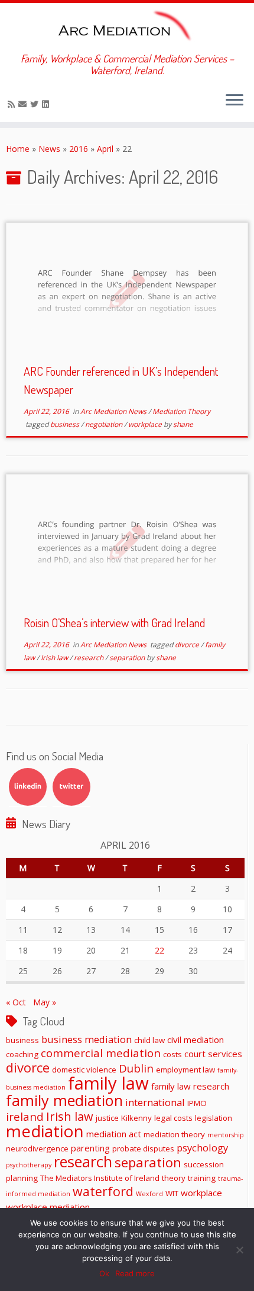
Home (18, 148)
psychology (202, 1147)
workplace (146, 424)
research (89, 658)
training (202, 1178)
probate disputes (143, 1148)
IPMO (197, 1103)
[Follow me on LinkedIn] (47, 104)
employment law (185, 1069)
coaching (22, 1054)
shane (183, 424)
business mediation (86, 1039)
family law (108, 1083)
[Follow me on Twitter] (36, 104)
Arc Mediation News (114, 411)
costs (172, 1054)
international (155, 1102)
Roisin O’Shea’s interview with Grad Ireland (114, 622)
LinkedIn (28, 787)
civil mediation (195, 1039)
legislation (213, 1118)
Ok (104, 1273)
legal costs (173, 1118)
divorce (188, 645)
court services (213, 1054)
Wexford (149, 1194)
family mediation (64, 1100)
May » (44, 1002)
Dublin (136, 1068)
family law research (190, 1086)
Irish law (55, 658)
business (65, 424)
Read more (135, 1273)
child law (149, 1040)
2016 (78, 148)
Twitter (71, 787)
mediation (45, 1131)
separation (127, 658)
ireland (25, 1116)
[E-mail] (24, 104)
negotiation (104, 424)
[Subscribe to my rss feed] (13, 104)
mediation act (113, 1134)
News (49, 148)
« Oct (16, 1002)
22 (159, 950)
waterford (103, 1191)
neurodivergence (37, 1148)
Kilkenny (136, 1118)
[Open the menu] (234, 101)
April (105, 148)
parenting (90, 1148)
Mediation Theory (181, 411)
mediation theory (174, 1134)
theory (173, 1178)
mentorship (225, 1135)
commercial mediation (101, 1052)
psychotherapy (28, 1165)
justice (107, 1118)
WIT (171, 1193)
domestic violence (84, 1069)
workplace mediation (48, 1207)
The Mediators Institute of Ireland (99, 1178)
